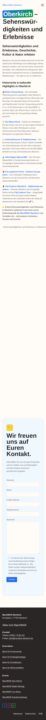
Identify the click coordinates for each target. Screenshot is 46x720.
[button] (42, 5)
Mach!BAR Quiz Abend (12, 681)
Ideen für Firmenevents (12, 652)
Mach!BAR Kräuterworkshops (14, 697)
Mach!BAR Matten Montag (13, 686)
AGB (41, 714)
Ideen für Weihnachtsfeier (13, 668)
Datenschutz (30, 714)
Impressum (17, 714)
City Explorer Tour (22, 192)
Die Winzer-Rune (12, 122)
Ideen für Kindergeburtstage (14, 657)
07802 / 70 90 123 (17, 635)
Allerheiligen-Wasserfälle (16, 157)
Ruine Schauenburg (14, 92)
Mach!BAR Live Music (11, 692)
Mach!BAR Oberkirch (29, 213)
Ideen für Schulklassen (11, 662)
